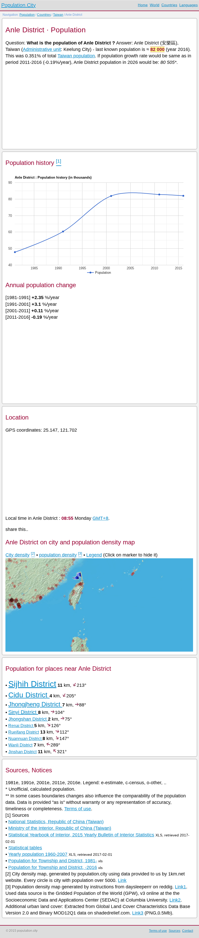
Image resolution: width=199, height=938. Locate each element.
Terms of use (77, 808)
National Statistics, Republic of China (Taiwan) (56, 821)
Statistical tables (25, 847)
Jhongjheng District (35, 704)
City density (17, 555)
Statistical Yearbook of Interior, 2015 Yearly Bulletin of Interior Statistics (81, 834)
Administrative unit (42, 49)
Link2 (175, 900)
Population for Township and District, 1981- (52, 860)
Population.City (18, 5)
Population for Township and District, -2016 (52, 867)
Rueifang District (23, 732)
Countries (169, 5)
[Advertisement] (99, 107)
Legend (94, 555)
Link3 (137, 913)
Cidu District (28, 695)
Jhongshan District (28, 719)
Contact (187, 931)
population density (58, 555)
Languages (188, 5)
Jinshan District (22, 752)
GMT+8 (100, 518)
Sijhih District (32, 684)
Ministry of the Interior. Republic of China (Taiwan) (59, 828)
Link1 (180, 886)
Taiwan (58, 15)
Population (27, 15)
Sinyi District (23, 712)
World (154, 5)
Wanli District (20, 745)
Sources (174, 931)
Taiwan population (76, 55)
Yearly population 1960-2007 (37, 854)
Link (122, 880)
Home (143, 5)
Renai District (21, 725)
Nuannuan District (25, 738)
